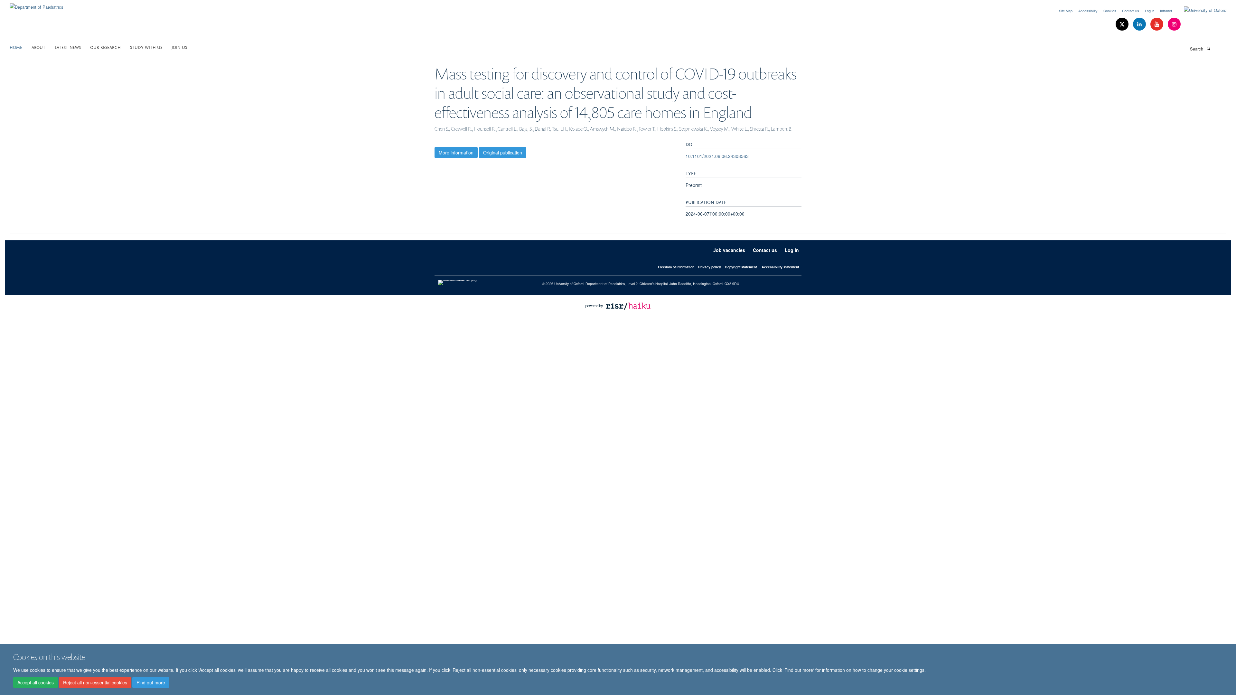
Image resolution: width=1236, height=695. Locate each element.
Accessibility (1088, 10)
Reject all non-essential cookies (95, 682)
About (38, 47)
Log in (1149, 10)
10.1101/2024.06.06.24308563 (717, 156)
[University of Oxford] (1200, 10)
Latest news (68, 47)
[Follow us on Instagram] (1174, 24)
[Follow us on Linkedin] (1140, 24)
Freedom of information (676, 266)
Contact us (1130, 10)
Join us (179, 47)
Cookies (1109, 10)
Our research (105, 47)
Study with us (146, 47)
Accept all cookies (35, 682)
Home (16, 47)
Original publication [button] (502, 152)
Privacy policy (709, 266)
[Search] (1208, 48)
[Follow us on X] (1123, 24)
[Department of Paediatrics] (36, 5)
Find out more (150, 682)
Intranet (1166, 10)
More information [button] (456, 152)
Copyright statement (741, 266)
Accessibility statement (780, 266)
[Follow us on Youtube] (1157, 24)
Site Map (1065, 10)
